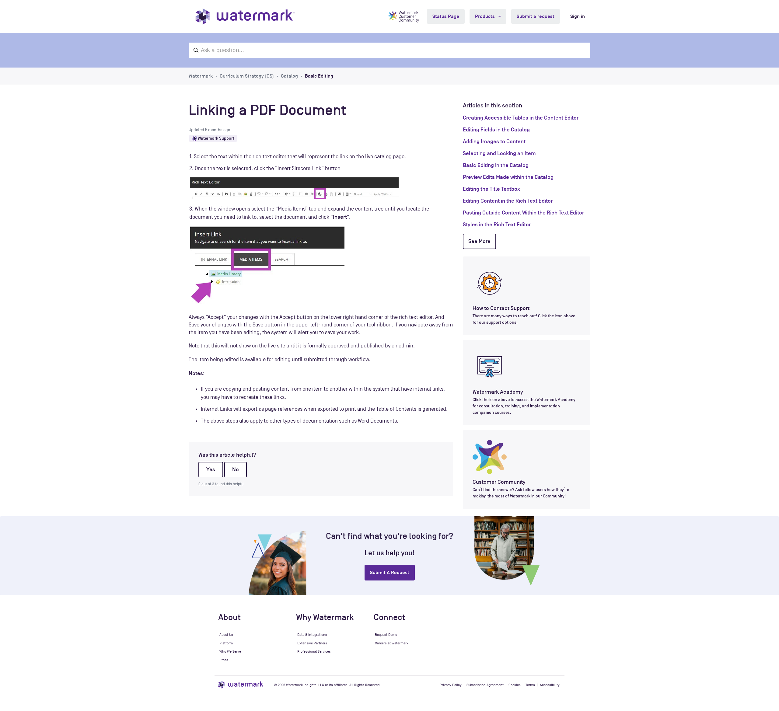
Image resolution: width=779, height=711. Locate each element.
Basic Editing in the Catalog (496, 165)
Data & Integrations (312, 635)
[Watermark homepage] (245, 16)
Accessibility (550, 685)
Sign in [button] (577, 16)
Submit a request (535, 16)
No (235, 469)
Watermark (201, 76)
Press (223, 660)
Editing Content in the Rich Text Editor (508, 200)
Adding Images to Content (494, 141)
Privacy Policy (451, 685)
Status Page (445, 16)
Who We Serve (230, 651)
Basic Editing (319, 76)
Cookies (514, 685)
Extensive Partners (312, 643)
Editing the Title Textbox (491, 189)
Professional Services (314, 651)
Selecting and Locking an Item (499, 153)
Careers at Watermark (391, 643)
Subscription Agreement (485, 685)
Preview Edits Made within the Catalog (508, 177)
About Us (226, 635)
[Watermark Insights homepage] (241, 684)
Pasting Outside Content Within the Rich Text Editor (523, 212)
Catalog (289, 76)
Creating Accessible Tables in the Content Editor (520, 117)
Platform (226, 643)
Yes (210, 469)
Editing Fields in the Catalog (496, 129)
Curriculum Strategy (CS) (247, 76)
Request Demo (386, 635)
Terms (530, 685)
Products (485, 16)
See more (479, 241)
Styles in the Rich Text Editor (497, 224)
